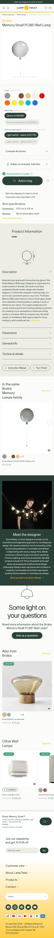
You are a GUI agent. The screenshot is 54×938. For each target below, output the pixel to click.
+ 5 (22, 714)
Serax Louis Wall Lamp (11, 795)
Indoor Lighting (8, 14)
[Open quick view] (49, 450)
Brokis (7, 21)
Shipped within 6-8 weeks (12, 827)
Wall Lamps (21, 14)
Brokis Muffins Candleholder (13, 719)
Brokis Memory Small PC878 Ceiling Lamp (18, 461)
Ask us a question (27, 635)
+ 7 (22, 456)
